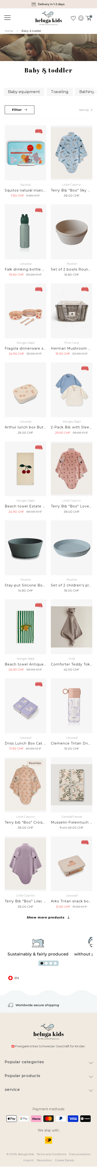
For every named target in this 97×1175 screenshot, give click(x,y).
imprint (28, 1160)
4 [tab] (55, 963)
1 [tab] (41, 963)
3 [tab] (50, 963)
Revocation (44, 1160)
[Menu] (6, 17)
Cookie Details (64, 1160)
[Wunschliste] (73, 18)
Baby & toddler (31, 31)
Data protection (80, 1154)
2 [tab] (46, 963)
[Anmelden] (80, 18)
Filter (17, 110)
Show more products (46, 917)
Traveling (60, 92)
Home (9, 30)
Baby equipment (24, 92)
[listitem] (48, 4)
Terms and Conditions (51, 1154)
